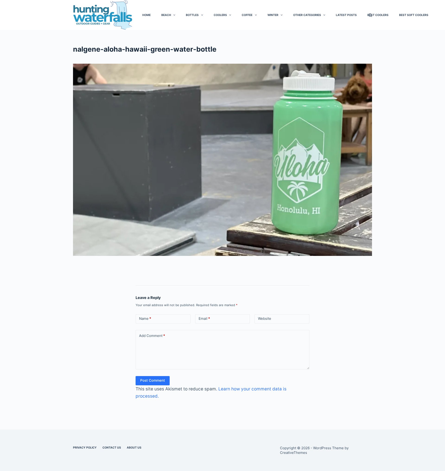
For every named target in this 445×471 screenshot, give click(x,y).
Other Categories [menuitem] (307, 15)
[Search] (370, 15)
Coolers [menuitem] (220, 15)
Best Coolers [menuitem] (377, 15)
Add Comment (152, 335)
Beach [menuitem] (166, 15)
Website (264, 318)
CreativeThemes (293, 452)
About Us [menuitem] (134, 447)
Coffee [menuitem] (247, 15)
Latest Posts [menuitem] (346, 15)
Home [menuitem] (146, 15)
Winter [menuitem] (272, 15)
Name (145, 318)
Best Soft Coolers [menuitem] (413, 15)
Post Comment (152, 380)
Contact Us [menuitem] (111, 447)
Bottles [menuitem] (192, 15)
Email (204, 318)
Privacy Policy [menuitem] (85, 447)
